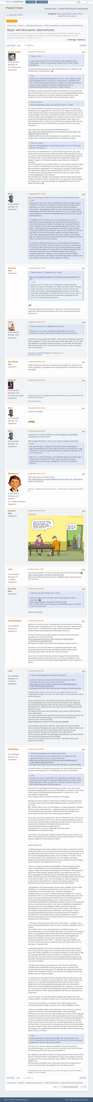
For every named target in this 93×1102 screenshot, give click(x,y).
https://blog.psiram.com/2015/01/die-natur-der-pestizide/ (48, 722)
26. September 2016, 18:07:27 (36, 510)
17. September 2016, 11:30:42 (36, 268)
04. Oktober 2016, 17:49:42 (36, 588)
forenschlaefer (14, 621)
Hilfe (66, 1100)
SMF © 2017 (14, 1099)
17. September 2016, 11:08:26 (36, 194)
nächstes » (81, 40)
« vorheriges (71, 40)
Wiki (59, 14)
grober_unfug (14, 52)
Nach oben (10, 1078)
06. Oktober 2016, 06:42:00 (36, 621)
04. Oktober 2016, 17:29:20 (36, 569)
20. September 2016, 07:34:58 (36, 431)
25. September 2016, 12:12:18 (36, 473)
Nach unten (11, 45)
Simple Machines (23, 1099)
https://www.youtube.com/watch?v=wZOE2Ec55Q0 (46, 575)
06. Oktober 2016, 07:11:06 (36, 671)
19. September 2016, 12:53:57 (36, 408)
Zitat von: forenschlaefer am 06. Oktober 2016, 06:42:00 (48, 675)
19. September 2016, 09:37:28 (36, 380)
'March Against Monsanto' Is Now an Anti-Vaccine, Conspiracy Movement (53, 441)
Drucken (83, 45)
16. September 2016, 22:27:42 (36, 52)
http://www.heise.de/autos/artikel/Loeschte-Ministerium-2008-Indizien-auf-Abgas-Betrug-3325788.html (54, 133)
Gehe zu (55, 1087)
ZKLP (10, 194)
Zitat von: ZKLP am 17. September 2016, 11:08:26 (46, 272)
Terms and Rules (74, 1100)
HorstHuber (13, 749)
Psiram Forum (14, 7)
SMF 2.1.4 (7, 1099)
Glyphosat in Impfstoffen (69, 435)
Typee (10, 322)
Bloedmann (13, 473)
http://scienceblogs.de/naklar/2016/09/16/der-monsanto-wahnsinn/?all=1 (54, 197)
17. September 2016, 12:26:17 (36, 322)
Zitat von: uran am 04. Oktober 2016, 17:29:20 (45, 593)
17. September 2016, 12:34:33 (36, 361)
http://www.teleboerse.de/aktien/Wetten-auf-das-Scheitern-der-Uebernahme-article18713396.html (55, 480)
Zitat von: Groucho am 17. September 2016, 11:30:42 (47, 326)
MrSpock (12, 380)
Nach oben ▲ (84, 1100)
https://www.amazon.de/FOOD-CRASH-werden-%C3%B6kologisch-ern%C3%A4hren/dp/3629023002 (51, 640)
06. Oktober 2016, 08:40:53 (36, 749)
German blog (66, 14)
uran (10, 569)
